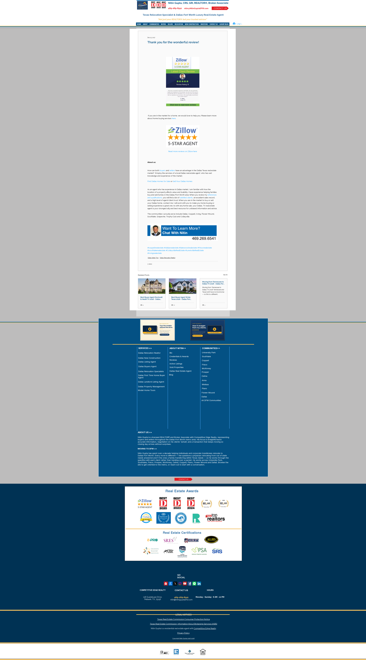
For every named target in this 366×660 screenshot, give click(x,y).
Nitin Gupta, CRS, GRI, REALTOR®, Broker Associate (198, 3)
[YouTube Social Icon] (185, 583)
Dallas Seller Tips (153, 258)
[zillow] (170, 583)
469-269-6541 (175, 8)
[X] (175, 583)
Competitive (199, 628)
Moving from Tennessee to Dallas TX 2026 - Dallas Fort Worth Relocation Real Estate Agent (213, 283)
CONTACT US (181, 590)
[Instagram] (180, 583)
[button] (145, 24)
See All (225, 275)
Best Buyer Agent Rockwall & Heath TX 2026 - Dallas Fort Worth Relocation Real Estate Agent (151, 298)
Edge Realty (210, 628)
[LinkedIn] (199, 583)
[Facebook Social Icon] (189, 583)
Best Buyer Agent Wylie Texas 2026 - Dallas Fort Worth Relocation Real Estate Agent (180, 298)
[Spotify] (194, 583)
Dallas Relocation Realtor (167, 258)
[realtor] (166, 583)
